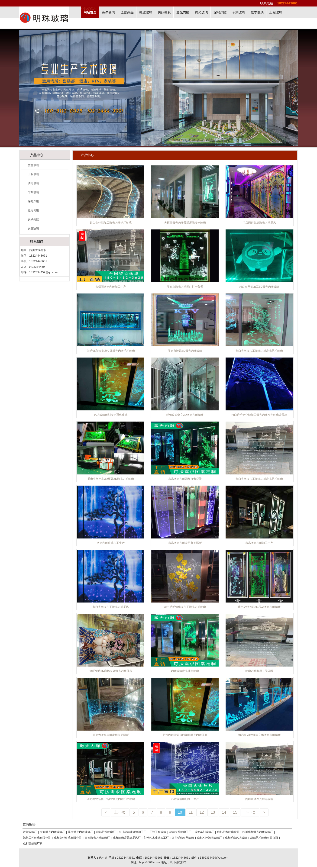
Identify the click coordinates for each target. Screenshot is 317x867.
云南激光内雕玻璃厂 (97, 837)
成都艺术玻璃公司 (228, 832)
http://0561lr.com (149, 862)
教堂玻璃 (257, 12)
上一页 (120, 812)
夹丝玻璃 (145, 12)
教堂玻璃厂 (30, 832)
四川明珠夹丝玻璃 (183, 837)
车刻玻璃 (238, 12)
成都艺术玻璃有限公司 (264, 837)
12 (202, 812)
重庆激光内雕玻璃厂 (80, 832)
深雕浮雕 (219, 12)
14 (224, 812)
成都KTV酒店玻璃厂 (209, 837)
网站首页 (90, 12)
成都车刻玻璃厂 (204, 832)
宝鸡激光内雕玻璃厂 (52, 832)
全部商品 (127, 12)
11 (191, 812)
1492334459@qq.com (43, 272)
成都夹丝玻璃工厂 (180, 832)
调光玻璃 (201, 12)
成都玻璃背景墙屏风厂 (127, 837)
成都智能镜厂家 (32, 843)
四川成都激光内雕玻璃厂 (257, 832)
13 (213, 812)
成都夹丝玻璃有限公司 (68, 837)
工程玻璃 (275, 12)
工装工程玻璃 (157, 832)
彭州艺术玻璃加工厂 (156, 837)
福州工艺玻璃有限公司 (37, 837)
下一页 (250, 812)
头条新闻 (108, 12)
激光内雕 (182, 12)
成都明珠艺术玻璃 (236, 837)
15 (235, 812)
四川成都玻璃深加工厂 (132, 832)
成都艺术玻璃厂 (106, 832)
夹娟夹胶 (164, 12)
